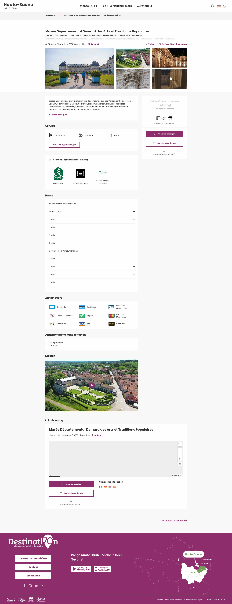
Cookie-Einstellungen (193, 599)
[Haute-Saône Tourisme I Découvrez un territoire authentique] (18, 6)
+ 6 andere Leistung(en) (164, 123)
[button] (212, 6)
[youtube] (92, 385)
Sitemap (159, 599)
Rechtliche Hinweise (173, 599)
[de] (219, 6)
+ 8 (169, 79)
